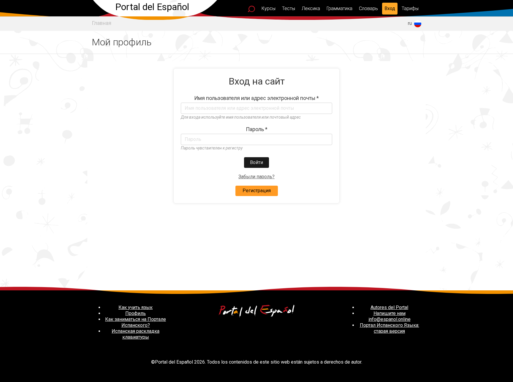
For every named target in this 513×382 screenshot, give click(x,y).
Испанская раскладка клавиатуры (135, 334)
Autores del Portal (389, 307)
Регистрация (257, 190)
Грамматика (339, 8)
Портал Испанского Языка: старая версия (389, 328)
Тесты (288, 8)
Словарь (368, 8)
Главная (101, 23)
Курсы (269, 8)
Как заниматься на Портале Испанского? (135, 322)
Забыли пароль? (256, 176)
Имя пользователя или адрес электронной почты (256, 98)
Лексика (311, 8)
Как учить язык (135, 307)
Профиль (135, 313)
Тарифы (410, 8)
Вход (389, 8)
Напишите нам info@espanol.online (389, 316)
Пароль (256, 129)
